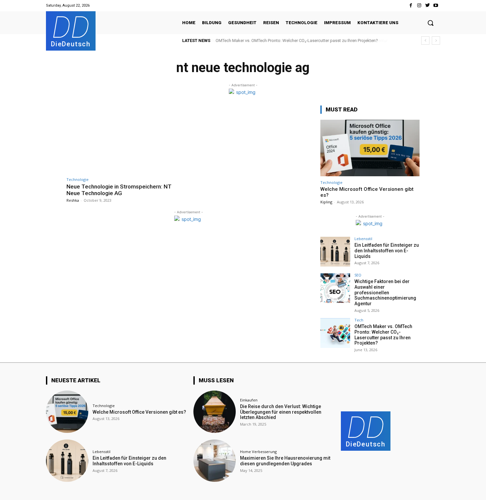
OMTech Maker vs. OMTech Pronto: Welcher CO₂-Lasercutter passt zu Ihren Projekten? (296, 40)
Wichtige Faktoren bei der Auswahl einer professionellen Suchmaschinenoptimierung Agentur (385, 292)
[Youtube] (436, 5)
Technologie (77, 179)
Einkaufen (249, 400)
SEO (357, 275)
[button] (430, 22)
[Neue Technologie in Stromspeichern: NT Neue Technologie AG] (125, 139)
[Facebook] (411, 5)
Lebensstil (363, 238)
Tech (358, 320)
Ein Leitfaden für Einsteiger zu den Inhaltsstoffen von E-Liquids (386, 250)
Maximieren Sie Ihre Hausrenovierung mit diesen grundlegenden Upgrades (285, 460)
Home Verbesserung (258, 451)
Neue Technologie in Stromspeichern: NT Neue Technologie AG (119, 189)
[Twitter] (428, 5)
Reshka (72, 200)
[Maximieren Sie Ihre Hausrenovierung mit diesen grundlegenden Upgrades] (214, 460)
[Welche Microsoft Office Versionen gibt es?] (370, 148)
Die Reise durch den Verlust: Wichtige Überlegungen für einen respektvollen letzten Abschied (280, 412)
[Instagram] (419, 5)
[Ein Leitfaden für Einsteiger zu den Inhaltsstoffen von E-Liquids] (335, 252)
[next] (436, 40)
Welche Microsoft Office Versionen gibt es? (139, 412)
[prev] (425, 40)
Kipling (326, 201)
